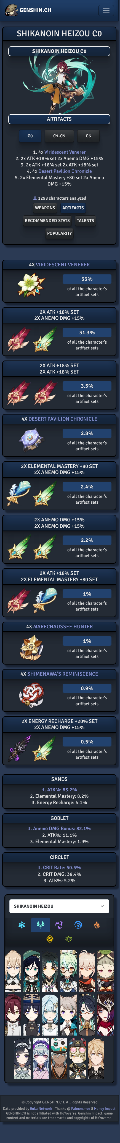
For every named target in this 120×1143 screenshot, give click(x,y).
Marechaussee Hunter (62, 626)
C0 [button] (30, 136)
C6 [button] (88, 136)
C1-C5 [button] (59, 136)
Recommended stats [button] (47, 220)
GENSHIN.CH (34, 10)
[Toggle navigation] (106, 10)
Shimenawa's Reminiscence (62, 674)
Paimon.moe (80, 1108)
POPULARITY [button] (59, 233)
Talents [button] (85, 220)
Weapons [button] (45, 208)
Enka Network (41, 1108)
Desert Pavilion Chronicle (64, 171)
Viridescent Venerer (64, 152)
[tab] (21, 925)
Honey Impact (105, 1108)
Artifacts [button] (73, 208)
